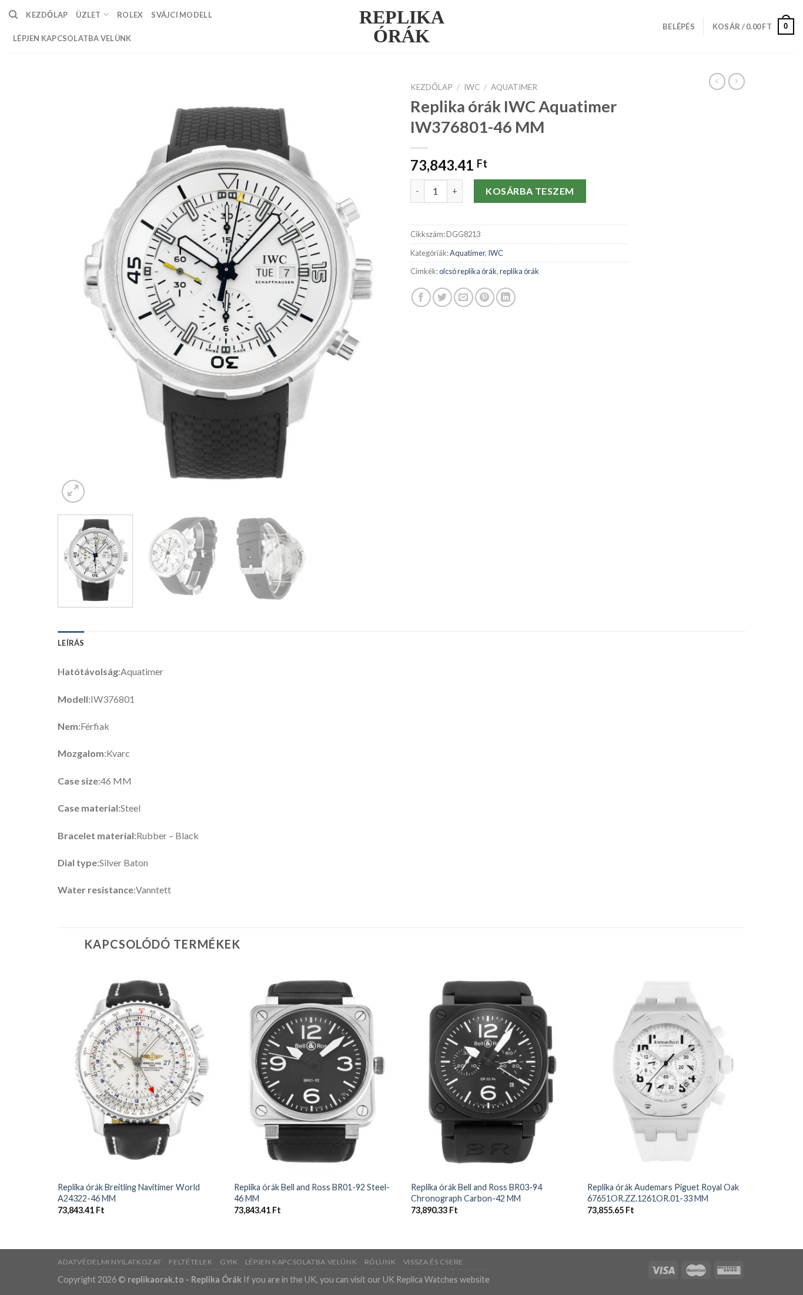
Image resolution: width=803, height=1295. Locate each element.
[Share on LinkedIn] (506, 297)
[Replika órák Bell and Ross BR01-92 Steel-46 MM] (315, 1070)
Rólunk (380, 1261)
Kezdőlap (431, 87)
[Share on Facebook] (421, 297)
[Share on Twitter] (442, 297)
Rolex (130, 14)
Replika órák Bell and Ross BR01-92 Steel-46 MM (312, 1192)
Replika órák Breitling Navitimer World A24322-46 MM (129, 1192)
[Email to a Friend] (463, 297)
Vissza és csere (433, 1261)
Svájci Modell (181, 14)
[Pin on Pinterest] (484, 297)
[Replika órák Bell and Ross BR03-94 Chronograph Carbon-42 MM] (492, 1070)
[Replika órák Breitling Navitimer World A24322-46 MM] (139, 1070)
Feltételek (190, 1261)
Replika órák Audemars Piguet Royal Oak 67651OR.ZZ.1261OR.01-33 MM (663, 1192)
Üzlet (88, 14)
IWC (472, 87)
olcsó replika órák (468, 271)
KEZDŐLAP (47, 14)
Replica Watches (427, 1279)
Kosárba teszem (530, 190)
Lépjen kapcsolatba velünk (72, 38)
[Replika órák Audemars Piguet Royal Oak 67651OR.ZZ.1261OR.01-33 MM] (669, 1070)
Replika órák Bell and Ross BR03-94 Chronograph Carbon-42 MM (476, 1192)
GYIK (228, 1261)
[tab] (71, 643)
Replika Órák (401, 26)
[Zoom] (73, 491)
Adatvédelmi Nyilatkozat (110, 1261)
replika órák (519, 271)
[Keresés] (13, 15)
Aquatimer (514, 87)
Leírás (71, 643)
